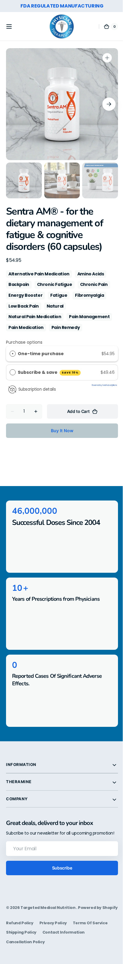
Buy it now (59, 430)
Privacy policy (53, 934)
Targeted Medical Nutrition (48, 913)
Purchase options (24, 342)
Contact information (63, 944)
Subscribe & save (48, 372)
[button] (9, 26)
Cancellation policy (25, 953)
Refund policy (19, 934)
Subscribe (60, 873)
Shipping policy (21, 944)
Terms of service (90, 934)
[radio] (13, 353)
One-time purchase (41, 354)
